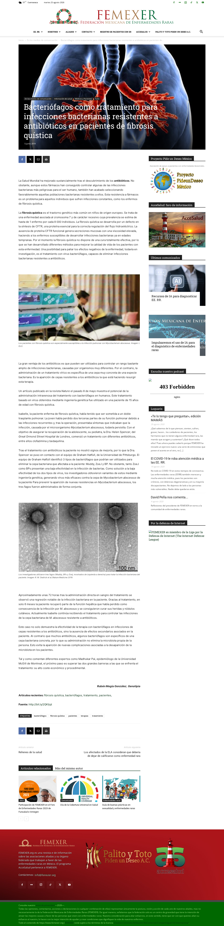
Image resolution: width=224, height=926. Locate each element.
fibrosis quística (54, 695)
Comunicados (67, 800)
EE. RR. (36, 31)
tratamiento (90, 695)
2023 (22, 800)
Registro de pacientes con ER (115, 31)
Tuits (97, 98)
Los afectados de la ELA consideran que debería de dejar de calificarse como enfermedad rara (112, 754)
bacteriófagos (73, 695)
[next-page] (26, 819)
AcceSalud (142, 31)
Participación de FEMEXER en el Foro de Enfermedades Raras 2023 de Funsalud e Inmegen (37, 808)
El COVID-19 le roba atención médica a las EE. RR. (177, 460)
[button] (201, 32)
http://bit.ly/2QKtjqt (40, 704)
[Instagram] (185, 2)
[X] (197, 2)
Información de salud (63, 98)
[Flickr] (179, 2)
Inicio (21, 40)
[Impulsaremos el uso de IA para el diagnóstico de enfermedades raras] (177, 335)
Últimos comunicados (165, 257)
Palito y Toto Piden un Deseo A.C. (173, 31)
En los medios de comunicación (42, 40)
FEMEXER (69, 922)
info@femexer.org (44, 874)
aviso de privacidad (45, 905)
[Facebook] (174, 2)
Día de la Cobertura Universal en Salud (79, 805)
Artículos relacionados (36, 768)
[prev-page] (21, 819)
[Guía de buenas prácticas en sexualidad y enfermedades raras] (121, 789)
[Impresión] (46, 159)
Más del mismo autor (69, 768)
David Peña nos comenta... (169, 497)
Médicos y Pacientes (83, 98)
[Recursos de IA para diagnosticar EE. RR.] (177, 285)
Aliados (70, 31)
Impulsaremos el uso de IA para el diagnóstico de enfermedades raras (173, 346)
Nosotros (53, 31)
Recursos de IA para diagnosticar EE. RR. (174, 298)
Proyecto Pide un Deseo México (171, 158)
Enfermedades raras (112, 800)
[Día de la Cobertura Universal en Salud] (79, 789)
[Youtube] (202, 2)
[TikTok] (191, 2)
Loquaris (156, 409)
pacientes (105, 695)
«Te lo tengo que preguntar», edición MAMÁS (176, 418)
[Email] (38, 159)
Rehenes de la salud (30, 752)
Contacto (87, 31)
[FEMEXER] (112, 16)
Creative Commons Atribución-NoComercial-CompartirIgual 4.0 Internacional (151, 922)
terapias (84, 715)
